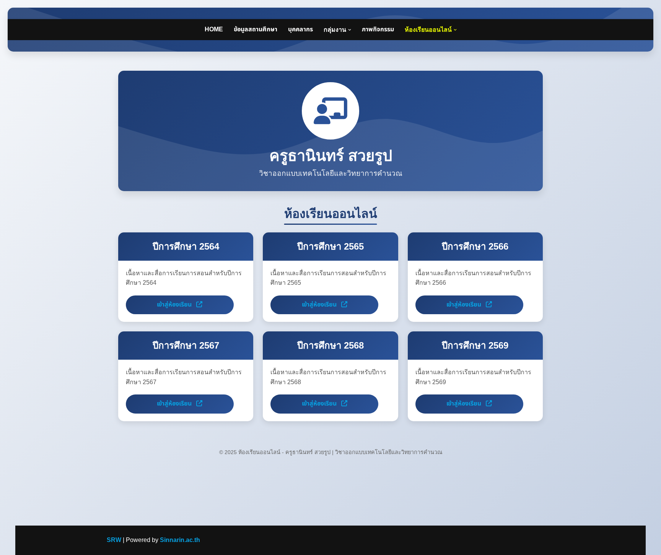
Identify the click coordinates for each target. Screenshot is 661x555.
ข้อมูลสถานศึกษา (255, 29)
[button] (349, 29)
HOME (214, 29)
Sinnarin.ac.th (180, 540)
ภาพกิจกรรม (378, 29)
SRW (114, 540)
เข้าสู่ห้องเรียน (175, 304)
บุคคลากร (300, 29)
